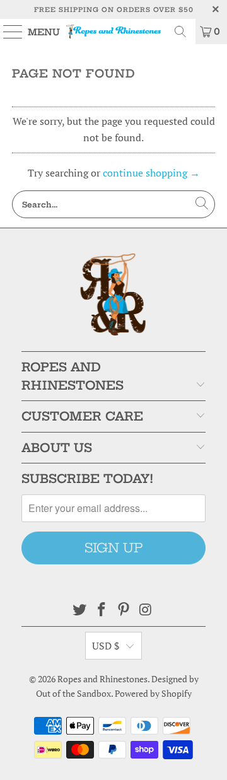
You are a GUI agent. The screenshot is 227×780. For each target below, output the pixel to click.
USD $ (106, 646)
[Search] (180, 31)
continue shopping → (151, 173)
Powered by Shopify (153, 693)
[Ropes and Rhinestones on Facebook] (102, 610)
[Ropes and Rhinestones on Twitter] (80, 610)
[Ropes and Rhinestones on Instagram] (145, 610)
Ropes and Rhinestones (102, 679)
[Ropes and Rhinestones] (113, 31)
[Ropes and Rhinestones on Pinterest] (124, 610)
